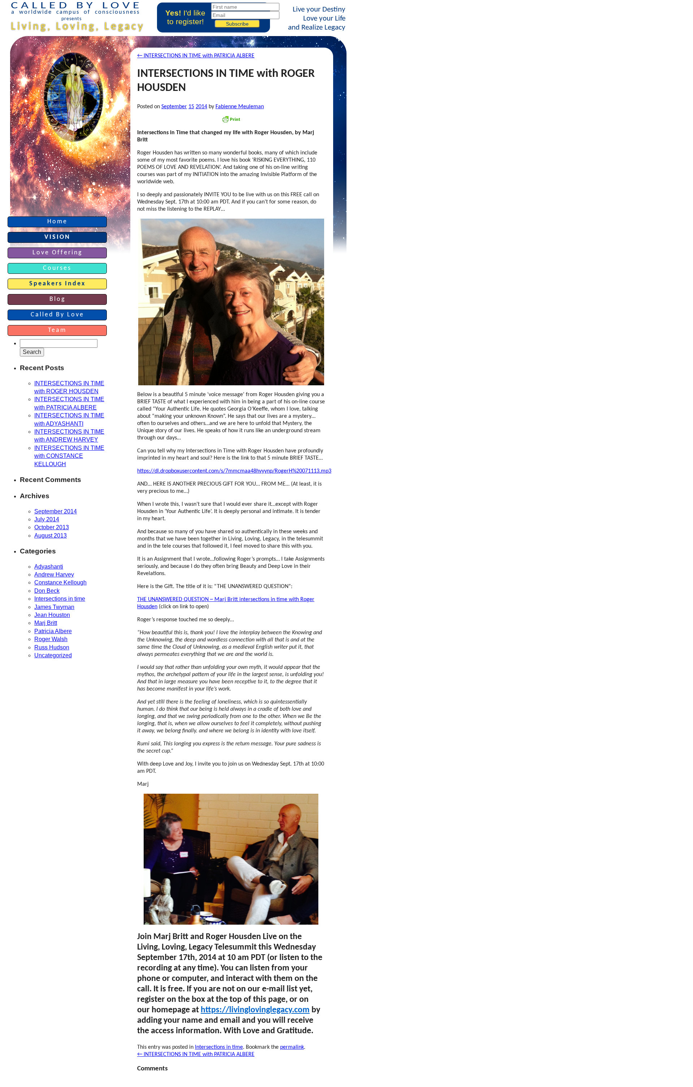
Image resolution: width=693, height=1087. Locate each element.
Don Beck (47, 591)
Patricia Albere (53, 631)
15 (191, 107)
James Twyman (54, 607)
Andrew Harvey (54, 574)
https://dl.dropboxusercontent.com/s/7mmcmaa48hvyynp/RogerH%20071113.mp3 (234, 471)
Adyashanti (48, 567)
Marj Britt (45, 623)
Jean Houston (52, 615)
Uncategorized (53, 655)
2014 (201, 107)
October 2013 (51, 527)
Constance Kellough (60, 582)
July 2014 (46, 519)
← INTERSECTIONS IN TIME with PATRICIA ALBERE (195, 56)
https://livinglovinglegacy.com (255, 1010)
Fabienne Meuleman (239, 107)
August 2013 (50, 535)
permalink (292, 1047)
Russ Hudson (51, 647)
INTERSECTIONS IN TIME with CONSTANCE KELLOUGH (69, 456)
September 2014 (55, 511)
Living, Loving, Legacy (78, 26)
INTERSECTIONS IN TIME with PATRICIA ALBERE (195, 1054)
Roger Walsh (50, 639)
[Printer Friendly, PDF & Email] (231, 119)
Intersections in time (219, 1047)
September (174, 107)
